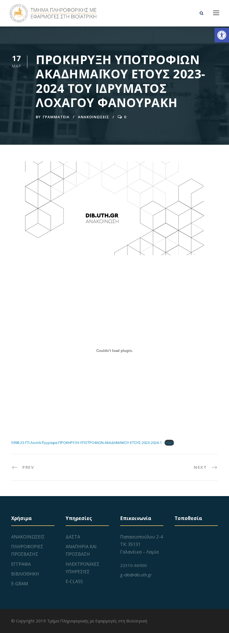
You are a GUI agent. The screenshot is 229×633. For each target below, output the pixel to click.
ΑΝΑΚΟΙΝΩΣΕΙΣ (93, 116)
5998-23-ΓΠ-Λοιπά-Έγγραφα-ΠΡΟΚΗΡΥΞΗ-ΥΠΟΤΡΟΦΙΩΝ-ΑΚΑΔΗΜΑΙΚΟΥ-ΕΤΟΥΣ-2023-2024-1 (86, 442)
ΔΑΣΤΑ (73, 537)
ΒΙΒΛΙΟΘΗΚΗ (25, 574)
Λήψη (169, 442)
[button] (221, 35)
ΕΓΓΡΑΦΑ (21, 564)
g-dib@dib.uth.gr (136, 575)
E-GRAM (19, 584)
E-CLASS (74, 581)
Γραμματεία (56, 116)
